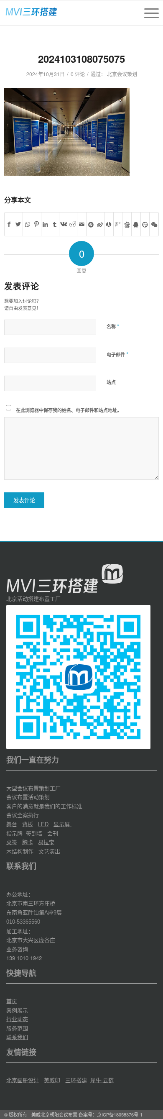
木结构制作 (19, 851)
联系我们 (17, 1037)
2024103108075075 (81, 58)
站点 (111, 382)
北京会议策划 (122, 73)
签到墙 (34, 833)
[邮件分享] (81, 224)
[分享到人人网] (108, 224)
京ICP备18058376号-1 (120, 1114)
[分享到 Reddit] (72, 224)
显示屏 (62, 824)
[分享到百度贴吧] (126, 224)
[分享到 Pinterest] (36, 224)
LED (43, 824)
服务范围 (17, 1028)
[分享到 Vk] (63, 224)
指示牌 (14, 833)
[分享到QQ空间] (91, 224)
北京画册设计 (22, 1080)
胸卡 (27, 842)
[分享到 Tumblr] (54, 224)
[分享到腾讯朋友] (145, 224)
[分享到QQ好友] (136, 224)
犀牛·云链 (102, 1080)
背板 (27, 824)
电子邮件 (117, 354)
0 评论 (78, 73)
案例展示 (17, 1010)
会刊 (52, 833)
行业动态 (17, 1019)
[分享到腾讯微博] (118, 224)
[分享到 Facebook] (9, 224)
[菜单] (147, 13)
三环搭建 (76, 1080)
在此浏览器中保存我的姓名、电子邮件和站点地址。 (69, 410)
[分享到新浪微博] (99, 224)
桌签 (11, 842)
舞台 (11, 824)
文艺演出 (49, 851)
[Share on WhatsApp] (27, 224)
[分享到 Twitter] (18, 224)
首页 (11, 1001)
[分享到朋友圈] (154, 224)
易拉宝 (46, 842)
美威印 (52, 1080)
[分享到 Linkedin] (45, 224)
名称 (113, 326)
